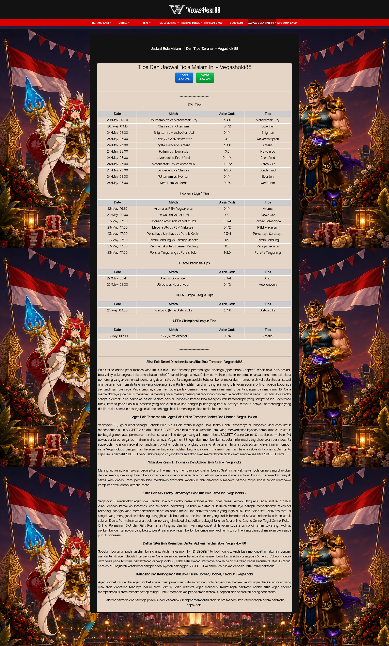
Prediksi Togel (190, 23)
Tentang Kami (100, 23)
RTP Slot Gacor (214, 23)
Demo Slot (236, 23)
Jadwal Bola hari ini (261, 23)
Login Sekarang (184, 77)
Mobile (123, 23)
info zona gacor (287, 23)
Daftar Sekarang (205, 77)
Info (146, 23)
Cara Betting (168, 23)
